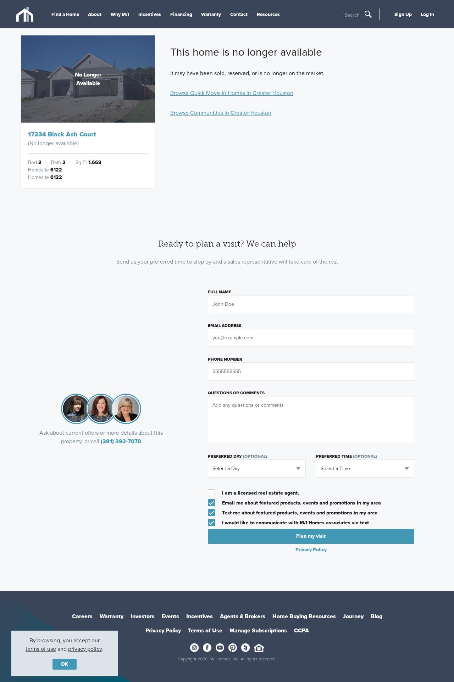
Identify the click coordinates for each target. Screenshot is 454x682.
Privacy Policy (163, 630)
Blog (376, 616)
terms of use (41, 649)
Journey (353, 616)
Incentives (149, 14)
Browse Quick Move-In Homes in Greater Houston (231, 93)
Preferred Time (346, 456)
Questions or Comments (236, 393)
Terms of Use (205, 630)
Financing (181, 14)
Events (170, 616)
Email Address (224, 325)
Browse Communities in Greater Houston (220, 113)
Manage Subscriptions (258, 630)
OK (64, 664)
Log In (427, 14)
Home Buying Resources (304, 616)
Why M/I (120, 14)
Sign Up (403, 14)
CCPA (301, 630)
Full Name (219, 292)
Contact (239, 14)
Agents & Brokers (242, 616)
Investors (143, 616)
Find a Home (65, 14)
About (94, 14)
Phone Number (225, 359)
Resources (268, 14)
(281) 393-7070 (121, 441)
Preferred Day (237, 456)
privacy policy (85, 649)
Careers (82, 616)
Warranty (211, 14)
